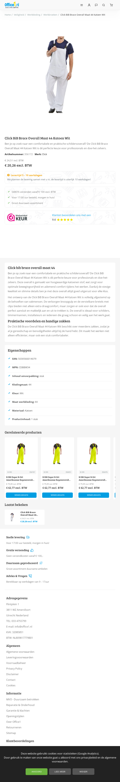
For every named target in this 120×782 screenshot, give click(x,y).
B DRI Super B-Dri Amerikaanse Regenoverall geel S (92, 478)
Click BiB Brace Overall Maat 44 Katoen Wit (28, 513)
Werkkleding (33, 14)
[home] (8, 15)
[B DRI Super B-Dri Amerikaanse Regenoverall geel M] (57, 454)
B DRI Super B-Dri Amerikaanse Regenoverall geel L (19, 478)
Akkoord (37, 771)
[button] (21, 495)
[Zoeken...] (104, 5)
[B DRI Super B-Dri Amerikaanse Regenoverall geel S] (94, 454)
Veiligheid (19, 14)
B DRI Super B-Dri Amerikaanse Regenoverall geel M (55, 478)
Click (44, 154)
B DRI (10, 472)
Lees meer (60, 771)
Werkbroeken (50, 14)
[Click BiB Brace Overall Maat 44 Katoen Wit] (12, 517)
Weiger (83, 771)
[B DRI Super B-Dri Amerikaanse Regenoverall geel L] (21, 454)
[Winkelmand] (111, 5)
